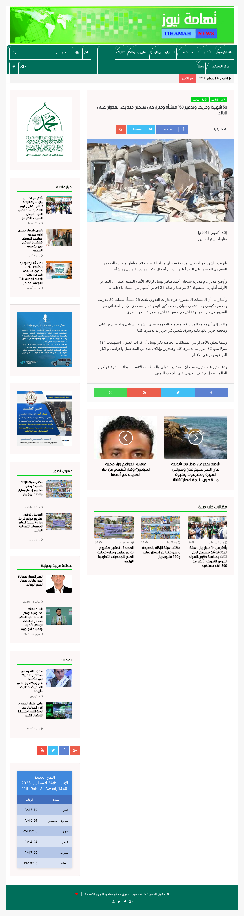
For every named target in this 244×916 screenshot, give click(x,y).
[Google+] (23, 66)
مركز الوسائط (220, 66)
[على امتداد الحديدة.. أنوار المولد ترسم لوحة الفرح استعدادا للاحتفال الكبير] (59, 710)
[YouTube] (77, 52)
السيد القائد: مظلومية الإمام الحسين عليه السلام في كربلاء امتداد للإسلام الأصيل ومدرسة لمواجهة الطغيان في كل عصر (30, 620)
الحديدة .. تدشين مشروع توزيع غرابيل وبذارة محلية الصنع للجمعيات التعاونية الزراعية (30, 522)
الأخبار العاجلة (218, 99)
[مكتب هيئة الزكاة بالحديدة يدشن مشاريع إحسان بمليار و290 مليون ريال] (160, 527)
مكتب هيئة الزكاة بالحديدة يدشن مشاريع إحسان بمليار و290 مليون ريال (161, 552)
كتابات (121, 52)
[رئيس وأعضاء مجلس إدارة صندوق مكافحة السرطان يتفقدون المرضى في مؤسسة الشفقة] (59, 237)
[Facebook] (14, 66)
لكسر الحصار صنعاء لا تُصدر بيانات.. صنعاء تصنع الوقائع (30, 580)
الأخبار (207, 52)
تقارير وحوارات (137, 52)
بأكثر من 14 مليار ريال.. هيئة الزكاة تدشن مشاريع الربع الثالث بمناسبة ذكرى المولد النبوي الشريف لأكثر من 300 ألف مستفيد (208, 557)
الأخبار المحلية (200, 99)
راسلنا (201, 66)
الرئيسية (222, 52)
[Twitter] (87, 52)
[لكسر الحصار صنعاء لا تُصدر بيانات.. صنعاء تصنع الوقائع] (59, 584)
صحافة (188, 52)
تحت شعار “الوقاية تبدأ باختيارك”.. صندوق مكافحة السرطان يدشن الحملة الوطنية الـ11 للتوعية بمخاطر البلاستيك (31, 274)
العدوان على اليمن (162, 52)
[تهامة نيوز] (122, 25)
